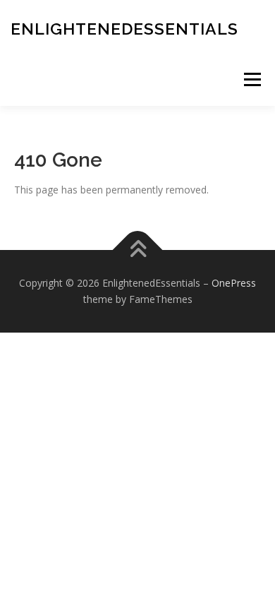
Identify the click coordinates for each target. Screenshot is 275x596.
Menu (252, 79)
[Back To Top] (138, 250)
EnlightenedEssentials (124, 28)
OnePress (234, 283)
